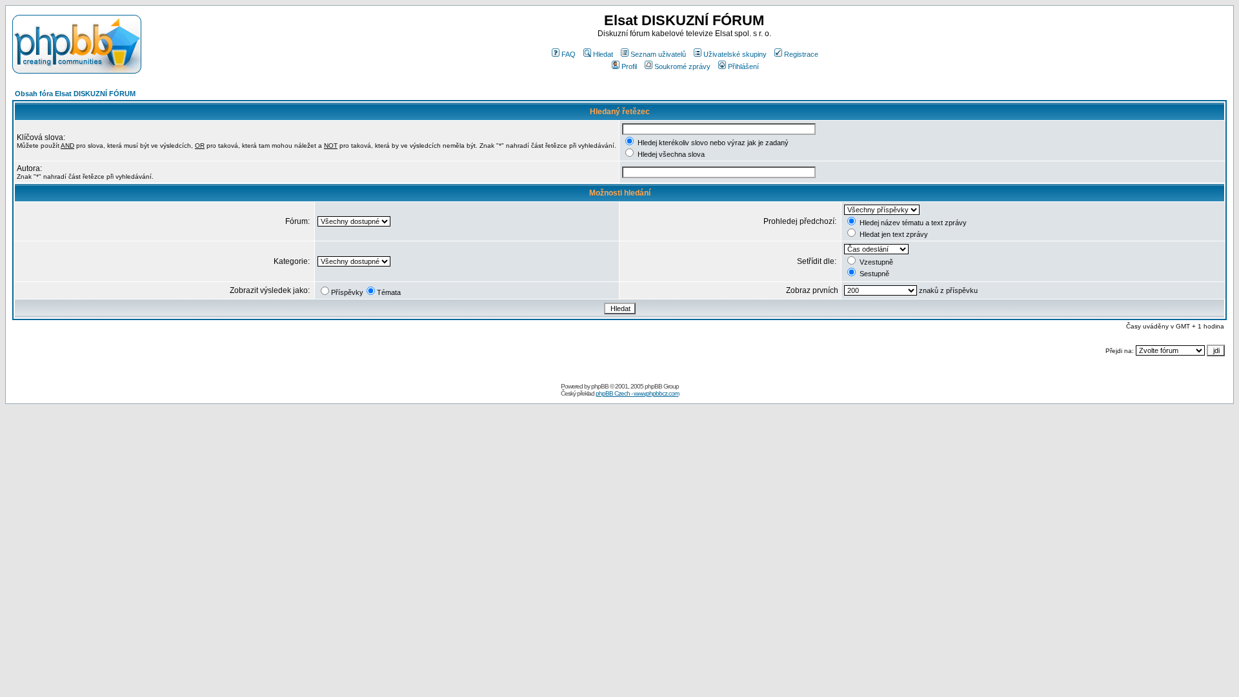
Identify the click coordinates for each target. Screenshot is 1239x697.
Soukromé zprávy (682, 66)
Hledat (603, 54)
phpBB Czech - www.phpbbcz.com (637, 393)
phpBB (600, 386)
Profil (629, 66)
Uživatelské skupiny (735, 54)
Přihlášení (743, 66)
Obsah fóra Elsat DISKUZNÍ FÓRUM (75, 93)
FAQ (568, 54)
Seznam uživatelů (658, 54)
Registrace (801, 54)
